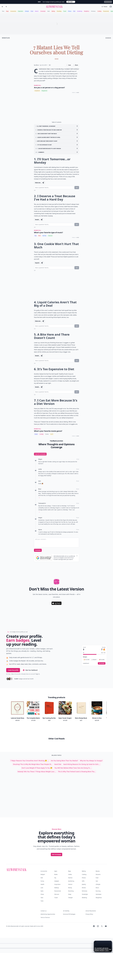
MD (49, 65)
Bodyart (43, 874)
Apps (55, 871)
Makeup (56, 887)
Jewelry (84, 884)
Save (69, 65)
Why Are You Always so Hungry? (91, 761)
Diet (74, 11)
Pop (35, 235)
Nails (48, 11)
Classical (50, 235)
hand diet (57, 764)
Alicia (37, 65)
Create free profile (13, 670)
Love (42, 887)
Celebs (70, 874)
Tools (42, 901)
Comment (38, 550)
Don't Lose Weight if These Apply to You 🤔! (37, 768)
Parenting (59, 11)
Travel (64, 11)
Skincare (56, 894)
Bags (7, 11)
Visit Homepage (56, 854)
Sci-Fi (52, 434)
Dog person (44, 90)
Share (76, 65)
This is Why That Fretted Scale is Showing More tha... (76, 772)
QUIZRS (78, 92)
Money (70, 887)
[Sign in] (110, 6)
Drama (47, 434)
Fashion (70, 877)
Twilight (70, 897)
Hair (97, 881)
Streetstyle (42, 11)
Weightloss (86, 11)
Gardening (79, 11)
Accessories (13, 11)
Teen (3, 11)
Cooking (99, 11)
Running (98, 891)
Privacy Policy (89, 914)
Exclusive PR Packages (69, 914)
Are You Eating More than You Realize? (64, 761)
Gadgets (56, 881)
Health (42, 884)
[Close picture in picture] (95, 942)
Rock (39, 235)
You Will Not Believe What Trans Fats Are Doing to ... (73, 768)
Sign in (38, 674)
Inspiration (20, 11)
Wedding (84, 897)
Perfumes (93, 11)
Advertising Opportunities (48, 914)
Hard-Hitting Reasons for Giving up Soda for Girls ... (81, 764)
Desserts (98, 874)
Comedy (41, 434)
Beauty (98, 871)
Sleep (69, 894)
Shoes (42, 894)
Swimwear (98, 894)
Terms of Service (45, 917)
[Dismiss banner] (77, 555)
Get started (101, 663)
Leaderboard (86, 663)
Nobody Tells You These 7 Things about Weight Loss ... (37, 772)
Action (36, 434)
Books (56, 874)
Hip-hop (44, 235)
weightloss (6, 38)
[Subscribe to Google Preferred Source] (43, 557)
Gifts (83, 881)
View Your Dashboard (31, 670)
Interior (36, 11)
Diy (55, 877)
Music (97, 887)
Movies (84, 887)
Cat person (37, 90)
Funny (42, 881)
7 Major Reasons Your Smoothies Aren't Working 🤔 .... (30, 761)
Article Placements (91, 911)
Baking (53, 11)
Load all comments (40, 454)
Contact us (43, 911)
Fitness (69, 11)
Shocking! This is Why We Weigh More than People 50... (32, 764)
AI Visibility (66, 911)
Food (32, 11)
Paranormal (106, 11)
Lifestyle (27, 11)
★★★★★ (108, 38)
